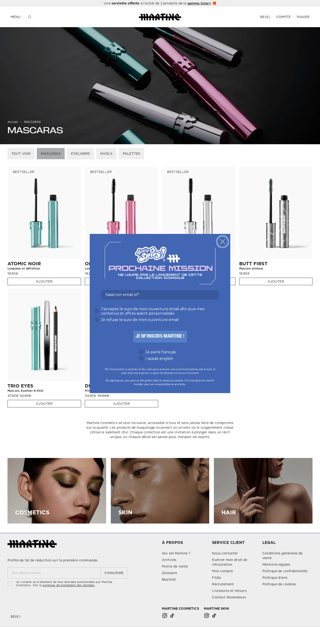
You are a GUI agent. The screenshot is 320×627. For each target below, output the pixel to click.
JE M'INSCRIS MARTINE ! (160, 336)
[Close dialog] (222, 241)
